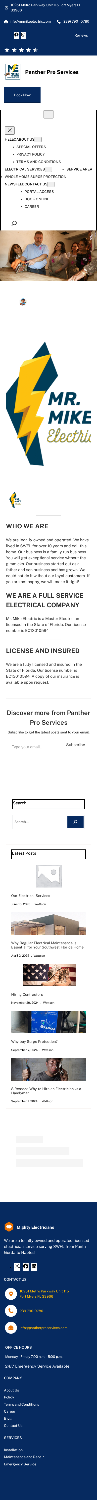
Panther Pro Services (52, 72)
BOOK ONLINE (37, 199)
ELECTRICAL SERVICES (25, 169)
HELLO (10, 139)
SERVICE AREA (79, 169)
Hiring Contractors (27, 994)
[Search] (75, 822)
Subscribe (75, 744)
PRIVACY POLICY (30, 154)
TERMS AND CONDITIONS (38, 162)
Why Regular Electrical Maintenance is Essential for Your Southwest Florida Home (47, 945)
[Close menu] (10, 130)
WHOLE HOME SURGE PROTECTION (35, 177)
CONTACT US (36, 184)
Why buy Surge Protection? (34, 1041)
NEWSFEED (15, 184)
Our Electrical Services (30, 895)
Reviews (81, 35)
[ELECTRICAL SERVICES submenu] (48, 169)
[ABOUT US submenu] (38, 139)
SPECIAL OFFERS (31, 147)
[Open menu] (48, 114)
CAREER (32, 207)
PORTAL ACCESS (39, 192)
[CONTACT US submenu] (51, 184)
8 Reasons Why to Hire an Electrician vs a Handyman (46, 1091)
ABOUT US (25, 139)
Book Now (22, 95)
